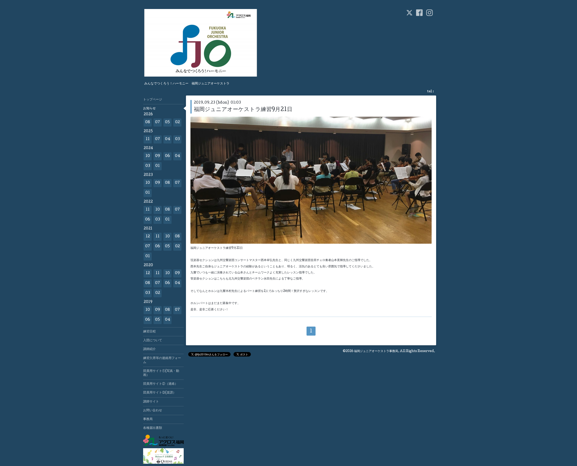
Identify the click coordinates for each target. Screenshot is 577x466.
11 (148, 139)
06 (167, 156)
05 (167, 122)
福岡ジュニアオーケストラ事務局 (376, 351)
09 (157, 156)
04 (167, 139)
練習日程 (149, 332)
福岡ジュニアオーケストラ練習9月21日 (243, 110)
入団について (152, 340)
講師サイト (151, 402)
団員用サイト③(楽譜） (159, 393)
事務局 (148, 419)
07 (157, 122)
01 (157, 166)
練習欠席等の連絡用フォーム (162, 360)
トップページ (152, 100)
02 (177, 122)
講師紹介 (149, 349)
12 (148, 237)
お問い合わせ (152, 410)
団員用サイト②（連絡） (160, 384)
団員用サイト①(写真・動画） (161, 373)
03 (177, 139)
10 (147, 156)
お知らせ (149, 108)
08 (147, 122)
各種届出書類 (152, 428)
